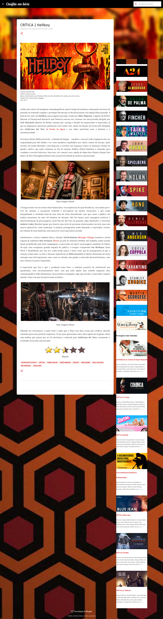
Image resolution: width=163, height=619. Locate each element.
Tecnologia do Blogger (83, 611)
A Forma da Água (55, 129)
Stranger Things (86, 237)
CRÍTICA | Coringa (122, 397)
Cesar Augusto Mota (28, 362)
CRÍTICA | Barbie (122, 435)
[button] (21, 33)
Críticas (42, 362)
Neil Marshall (26, 365)
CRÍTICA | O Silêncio (123, 590)
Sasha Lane (37, 365)
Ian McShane (85, 362)
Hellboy (76, 362)
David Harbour (65, 362)
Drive (55, 241)
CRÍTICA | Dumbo (122, 553)
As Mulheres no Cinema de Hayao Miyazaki (131, 360)
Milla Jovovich (98, 362)
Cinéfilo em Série (17, 4)
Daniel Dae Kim (52, 362)
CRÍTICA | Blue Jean (123, 515)
